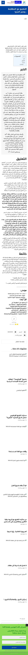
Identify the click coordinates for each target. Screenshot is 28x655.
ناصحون (20, 332)
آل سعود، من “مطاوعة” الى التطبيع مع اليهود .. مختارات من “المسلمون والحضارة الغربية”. (18, 304)
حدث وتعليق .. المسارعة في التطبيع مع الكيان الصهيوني (19, 311)
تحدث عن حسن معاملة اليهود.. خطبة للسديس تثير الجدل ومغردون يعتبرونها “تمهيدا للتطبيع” (16, 295)
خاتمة (23, 62)
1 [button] (9, 151)
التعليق (23, 61)
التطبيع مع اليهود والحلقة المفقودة (16, 308)
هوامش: (21, 64)
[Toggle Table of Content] (23, 56)
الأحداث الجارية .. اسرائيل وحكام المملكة (15, 314)
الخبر (24, 59)
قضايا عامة (23, 454)
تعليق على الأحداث (18, 335)
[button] (3, 2)
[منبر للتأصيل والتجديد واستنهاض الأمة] (24, 2)
